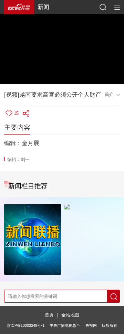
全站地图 (70, 314)
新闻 (43, 6)
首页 (49, 314)
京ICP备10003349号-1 (25, 325)
